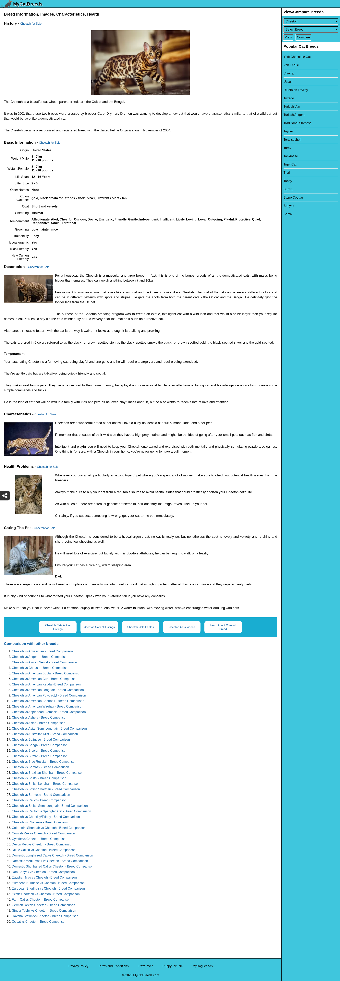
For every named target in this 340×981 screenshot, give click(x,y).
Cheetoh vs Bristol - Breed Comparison (39, 778)
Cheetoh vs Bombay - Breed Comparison (40, 767)
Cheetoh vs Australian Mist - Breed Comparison (45, 734)
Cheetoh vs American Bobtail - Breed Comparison (46, 673)
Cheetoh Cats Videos (182, 627)
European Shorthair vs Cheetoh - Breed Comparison (48, 888)
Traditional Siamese (297, 123)
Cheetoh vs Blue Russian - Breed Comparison (44, 761)
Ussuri (288, 81)
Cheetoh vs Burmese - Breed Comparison (41, 794)
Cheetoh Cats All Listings (99, 627)
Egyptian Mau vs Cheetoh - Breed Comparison (44, 877)
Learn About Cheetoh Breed (223, 627)
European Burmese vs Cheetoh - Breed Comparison (48, 883)
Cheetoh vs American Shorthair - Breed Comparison (48, 701)
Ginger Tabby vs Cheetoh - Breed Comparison (44, 910)
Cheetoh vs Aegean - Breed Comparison (40, 656)
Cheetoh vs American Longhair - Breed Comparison (48, 690)
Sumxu (288, 189)
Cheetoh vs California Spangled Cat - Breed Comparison (51, 811)
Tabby (288, 181)
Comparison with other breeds (31, 644)
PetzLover (146, 966)
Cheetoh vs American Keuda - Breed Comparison (46, 684)
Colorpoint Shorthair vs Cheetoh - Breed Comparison (49, 827)
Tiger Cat (290, 164)
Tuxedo (289, 98)
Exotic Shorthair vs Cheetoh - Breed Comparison (46, 894)
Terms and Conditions (113, 966)
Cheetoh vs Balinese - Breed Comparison (41, 739)
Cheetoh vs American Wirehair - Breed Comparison (47, 706)
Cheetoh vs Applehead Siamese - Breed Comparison (49, 712)
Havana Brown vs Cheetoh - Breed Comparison (45, 916)
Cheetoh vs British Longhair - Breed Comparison (45, 783)
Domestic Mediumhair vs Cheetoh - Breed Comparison (50, 861)
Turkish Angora (294, 114)
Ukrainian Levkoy (296, 90)
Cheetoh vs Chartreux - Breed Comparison (41, 822)
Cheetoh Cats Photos (140, 627)
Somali (288, 214)
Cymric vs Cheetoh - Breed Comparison (39, 839)
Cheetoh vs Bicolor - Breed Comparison (39, 750)
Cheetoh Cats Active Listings (57, 627)
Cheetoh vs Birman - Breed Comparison (39, 756)
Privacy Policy (78, 966)
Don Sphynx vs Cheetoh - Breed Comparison (43, 872)
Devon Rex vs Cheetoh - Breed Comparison (42, 844)
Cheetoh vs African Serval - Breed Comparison (44, 662)
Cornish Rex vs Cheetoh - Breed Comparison (43, 833)
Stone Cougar (293, 197)
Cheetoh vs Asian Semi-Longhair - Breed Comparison (49, 728)
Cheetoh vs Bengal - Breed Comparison (39, 745)
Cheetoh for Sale (31, 23)
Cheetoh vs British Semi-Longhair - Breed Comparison (50, 805)
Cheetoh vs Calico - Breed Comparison (39, 800)
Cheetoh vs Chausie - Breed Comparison (40, 667)
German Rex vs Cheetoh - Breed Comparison (43, 905)
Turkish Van (292, 106)
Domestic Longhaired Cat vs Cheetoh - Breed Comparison (52, 855)
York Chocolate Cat (297, 57)
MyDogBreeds (203, 966)
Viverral (289, 73)
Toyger (288, 131)
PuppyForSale (173, 966)
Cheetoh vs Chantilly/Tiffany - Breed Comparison (46, 816)
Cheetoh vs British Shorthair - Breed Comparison (46, 789)
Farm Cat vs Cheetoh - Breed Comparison (41, 899)
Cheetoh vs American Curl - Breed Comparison (44, 679)
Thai (287, 172)
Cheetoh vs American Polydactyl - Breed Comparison (49, 695)
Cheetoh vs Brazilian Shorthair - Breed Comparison (47, 772)
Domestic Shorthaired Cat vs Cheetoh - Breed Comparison (52, 866)
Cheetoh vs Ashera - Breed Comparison (39, 717)
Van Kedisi (291, 65)
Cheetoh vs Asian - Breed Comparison (38, 723)
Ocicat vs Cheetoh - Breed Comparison (39, 921)
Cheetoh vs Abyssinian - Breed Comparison (42, 651)
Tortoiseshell (292, 139)
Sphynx (289, 205)
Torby (287, 148)
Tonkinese (291, 156)
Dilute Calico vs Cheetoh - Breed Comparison (44, 850)
